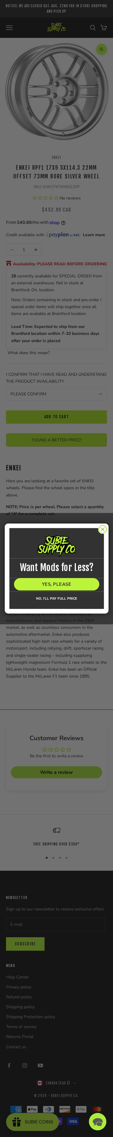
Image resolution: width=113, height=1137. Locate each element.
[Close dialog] (103, 529)
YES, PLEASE (56, 584)
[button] (97, 1121)
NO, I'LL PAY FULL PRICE (56, 598)
